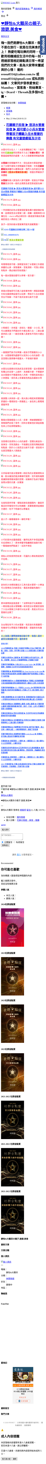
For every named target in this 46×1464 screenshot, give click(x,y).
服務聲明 (27, 1425)
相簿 (8, 108)
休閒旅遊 (22, 103)
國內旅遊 (21, 817)
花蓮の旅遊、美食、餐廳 (28, 820)
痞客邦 (23, 810)
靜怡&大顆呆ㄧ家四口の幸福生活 (11, 244)
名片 (8, 114)
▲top (3, 825)
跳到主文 (5, 36)
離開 (14, 1459)
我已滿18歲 (6, 1459)
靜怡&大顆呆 (7, 795)
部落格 (9, 111)
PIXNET (12, 1423)
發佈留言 (5, 845)
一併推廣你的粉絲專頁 (8, 249)
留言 (29, 810)
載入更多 (5, 830)
